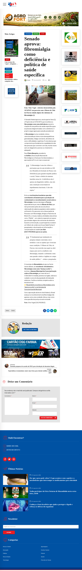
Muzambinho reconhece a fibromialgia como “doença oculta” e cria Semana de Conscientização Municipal (39, 287)
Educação (8, 71)
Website (34, 410)
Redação (28, 80)
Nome (34, 396)
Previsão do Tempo (46, 560)
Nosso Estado (6, 556)
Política (36, 33)
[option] (40, 95)
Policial (43, 553)
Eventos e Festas (9, 46)
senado (13, 310)
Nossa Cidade (7, 76)
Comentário (7, 396)
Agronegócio (44, 546)
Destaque (9, 42)
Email (34, 403)
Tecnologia (6, 560)
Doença (7, 310)
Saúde (7, 59)
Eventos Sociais (45, 550)
